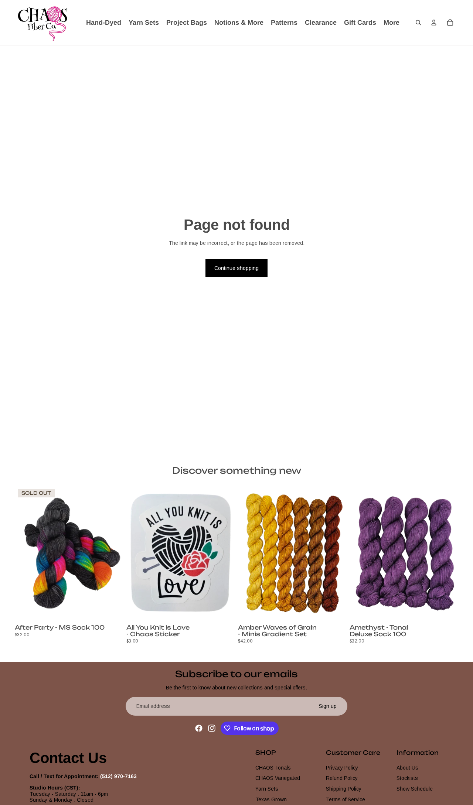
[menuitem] (391, 23)
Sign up (328, 706)
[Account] (434, 22)
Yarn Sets (266, 789)
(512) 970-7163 (118, 776)
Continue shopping (236, 268)
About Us (407, 767)
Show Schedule (415, 789)
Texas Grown (271, 799)
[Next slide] (112, 554)
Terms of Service (345, 799)
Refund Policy (342, 778)
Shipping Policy (343, 789)
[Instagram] (211, 728)
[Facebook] (198, 728)
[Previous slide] (26, 554)
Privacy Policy (342, 767)
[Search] (418, 22)
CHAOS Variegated (277, 778)
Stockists (407, 778)
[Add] (223, 610)
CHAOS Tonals (273, 767)
